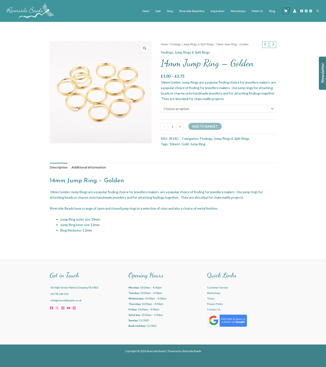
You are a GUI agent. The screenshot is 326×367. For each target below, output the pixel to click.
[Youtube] (68, 308)
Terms (211, 298)
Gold (185, 144)
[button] (317, 11)
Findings (175, 44)
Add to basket (205, 126)
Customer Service (217, 287)
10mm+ (174, 144)
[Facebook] (301, 10)
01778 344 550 (59, 293)
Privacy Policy (215, 303)
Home (164, 44)
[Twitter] (57, 308)
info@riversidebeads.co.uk (66, 300)
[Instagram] (310, 10)
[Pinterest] (306, 10)
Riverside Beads (191, 351)
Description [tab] (59, 167)
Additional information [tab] (89, 167)
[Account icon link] (294, 11)
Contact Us (214, 309)
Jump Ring (197, 144)
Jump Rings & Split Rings (198, 44)
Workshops (214, 293)
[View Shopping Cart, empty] (285, 11)
